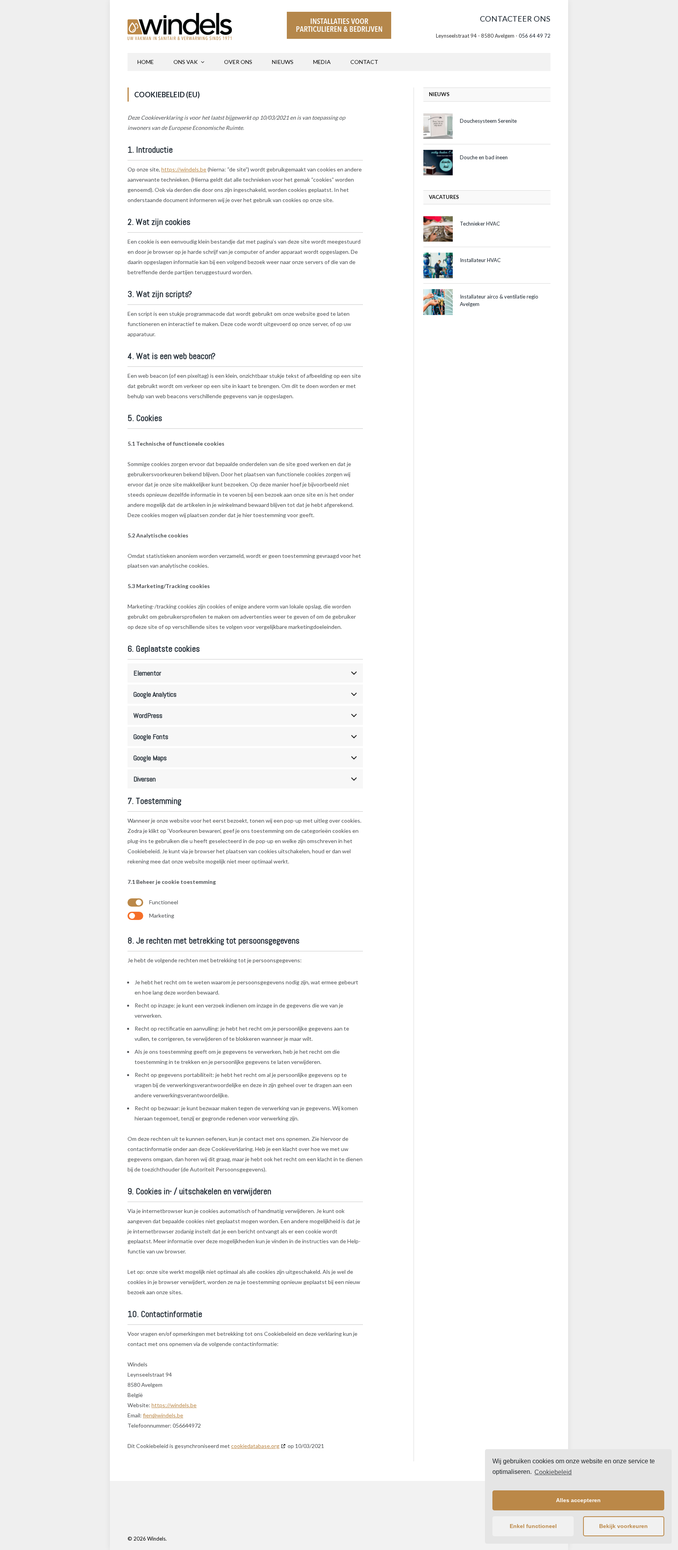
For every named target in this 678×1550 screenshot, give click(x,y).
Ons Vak (185, 61)
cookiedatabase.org (255, 1446)
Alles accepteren (578, 1500)
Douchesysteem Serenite (488, 121)
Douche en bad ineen (484, 157)
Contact (364, 61)
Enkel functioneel (533, 1526)
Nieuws (282, 61)
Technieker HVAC (480, 223)
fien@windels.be (163, 1415)
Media (322, 61)
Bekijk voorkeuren (623, 1526)
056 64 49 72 (534, 36)
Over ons (238, 61)
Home (145, 61)
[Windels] (180, 26)
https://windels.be (183, 169)
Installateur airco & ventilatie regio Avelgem (499, 300)
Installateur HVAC (480, 260)
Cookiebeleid (553, 1472)
